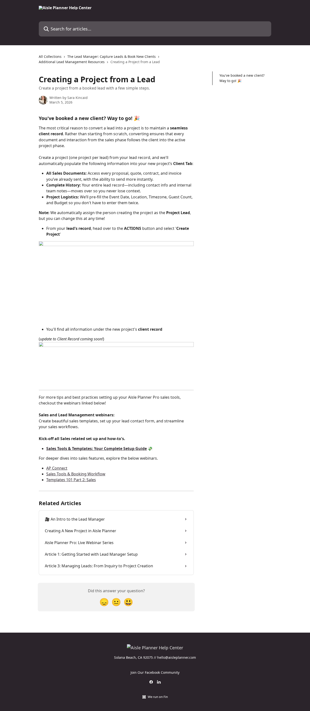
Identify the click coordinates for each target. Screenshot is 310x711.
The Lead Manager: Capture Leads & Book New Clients (111, 56)
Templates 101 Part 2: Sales (71, 479)
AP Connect (56, 468)
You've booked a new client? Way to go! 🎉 (241, 78)
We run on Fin (158, 697)
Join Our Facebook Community (155, 672)
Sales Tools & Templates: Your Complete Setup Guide (96, 448)
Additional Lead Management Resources (72, 62)
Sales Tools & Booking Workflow (75, 474)
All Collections (50, 56)
